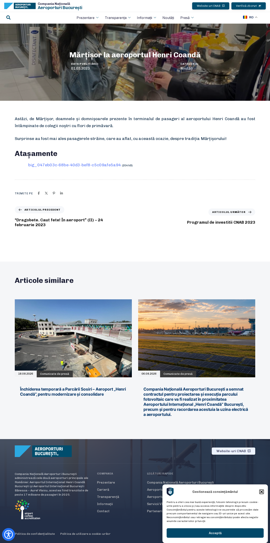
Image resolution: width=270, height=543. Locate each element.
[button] (261, 492)
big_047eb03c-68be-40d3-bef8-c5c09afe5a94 (74, 165)
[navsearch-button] (8, 18)
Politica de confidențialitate (35, 534)
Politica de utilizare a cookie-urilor (85, 534)
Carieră (103, 490)
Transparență (108, 497)
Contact (103, 511)
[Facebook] (38, 193)
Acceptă (215, 533)
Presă (185, 18)
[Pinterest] (53, 193)
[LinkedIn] (61, 193)
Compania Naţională (54, 4)
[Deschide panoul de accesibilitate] (8, 534)
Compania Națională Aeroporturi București (180, 482)
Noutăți (168, 18)
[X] (46, 193)
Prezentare (85, 18)
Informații (144, 18)
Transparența (116, 18)
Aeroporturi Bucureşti (60, 7)
